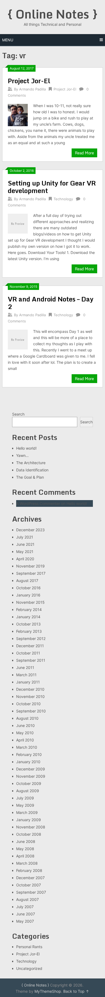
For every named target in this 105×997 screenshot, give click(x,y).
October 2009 (28, 783)
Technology (63, 199)
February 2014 (29, 609)
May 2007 (25, 921)
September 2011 (30, 660)
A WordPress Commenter (38, 503)
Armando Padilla (32, 89)
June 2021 (25, 544)
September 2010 (31, 711)
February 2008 (29, 870)
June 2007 (25, 914)
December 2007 (30, 877)
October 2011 (28, 653)
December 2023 (30, 529)
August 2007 (27, 899)
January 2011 (28, 682)
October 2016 (28, 587)
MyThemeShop (47, 991)
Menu (7, 40)
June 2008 (25, 841)
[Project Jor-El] (18, 114)
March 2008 (27, 863)
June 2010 (25, 725)
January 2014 (28, 616)
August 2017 (27, 580)
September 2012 (31, 638)
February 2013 (29, 631)
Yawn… (22, 455)
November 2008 (30, 827)
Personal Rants (29, 946)
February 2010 (29, 754)
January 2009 (28, 819)
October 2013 (28, 624)
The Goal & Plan (30, 477)
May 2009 (25, 805)
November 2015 (30, 602)
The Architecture (31, 462)
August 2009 (27, 790)
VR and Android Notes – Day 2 (50, 303)
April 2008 (25, 856)
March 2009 (27, 812)
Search (18, 414)
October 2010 (28, 703)
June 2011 (25, 667)
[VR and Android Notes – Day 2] (18, 339)
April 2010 (25, 740)
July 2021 (24, 537)
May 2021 (24, 551)
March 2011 (26, 674)
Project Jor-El (29, 80)
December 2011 (30, 645)
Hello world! (26, 448)
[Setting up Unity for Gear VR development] (18, 223)
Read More (84, 153)
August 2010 (27, 718)
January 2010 (28, 761)
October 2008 (28, 834)
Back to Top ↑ (76, 991)
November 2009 (30, 776)
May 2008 (25, 848)
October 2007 (28, 885)
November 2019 (30, 566)
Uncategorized (29, 968)
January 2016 (28, 595)
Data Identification (32, 470)
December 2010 (30, 689)
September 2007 (31, 892)
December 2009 (30, 769)
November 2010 (30, 696)
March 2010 (26, 747)
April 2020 (25, 558)
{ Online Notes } (52, 14)
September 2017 (31, 573)
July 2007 (25, 906)
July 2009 (25, 798)
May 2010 (25, 732)
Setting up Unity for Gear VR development (52, 187)
